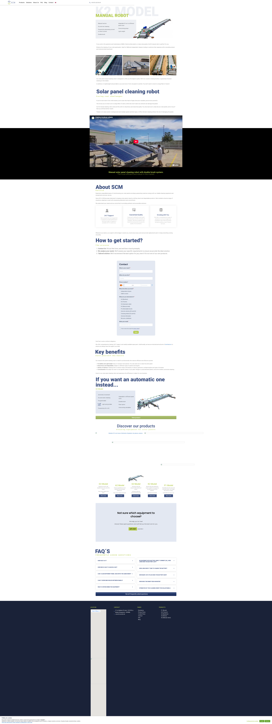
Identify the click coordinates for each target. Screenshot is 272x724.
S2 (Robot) (164, 616)
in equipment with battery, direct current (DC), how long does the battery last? (155, 561)
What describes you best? (126, 288)
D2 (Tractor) (164, 612)
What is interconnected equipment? (109, 587)
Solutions (29, 2)
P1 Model (168, 485)
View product (136, 418)
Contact (51, 2)
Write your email (123, 321)
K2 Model (152, 484)
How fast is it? (102, 560)
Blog (45, 2)
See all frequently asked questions (136, 594)
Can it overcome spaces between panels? (110, 580)
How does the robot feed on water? (150, 581)
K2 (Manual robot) (166, 617)
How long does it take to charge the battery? (153, 568)
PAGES (139, 607)
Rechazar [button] (267, 721)
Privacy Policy (141, 612)
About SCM (109, 187)
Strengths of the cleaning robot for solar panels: (155, 588)
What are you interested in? (126, 296)
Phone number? (123, 282)
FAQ (41, 2)
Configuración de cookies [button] (252, 721)
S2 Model (136, 484)
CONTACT (117, 607)
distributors (168, 344)
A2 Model (119, 485)
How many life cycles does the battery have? (153, 575)
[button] (115, 560)
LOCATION (93, 607)
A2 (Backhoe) (164, 614)
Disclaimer (141, 610)
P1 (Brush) (164, 610)
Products (22, 2)
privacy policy (136, 328)
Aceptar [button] (261, 721)
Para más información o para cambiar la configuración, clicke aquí (17, 722)
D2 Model (103, 484)
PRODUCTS (162, 607)
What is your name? (124, 268)
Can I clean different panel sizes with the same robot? (114, 573)
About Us (36, 2)
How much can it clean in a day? (107, 567)
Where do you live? (124, 275)
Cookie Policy (141, 614)
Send (136, 332)
